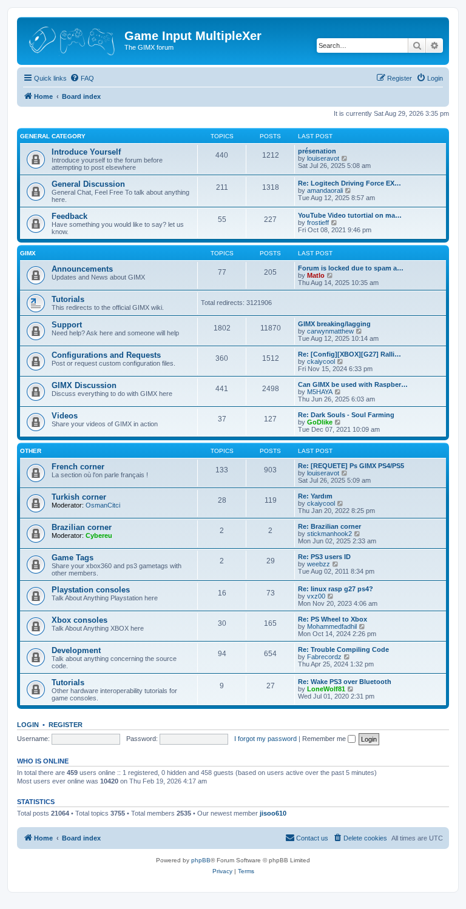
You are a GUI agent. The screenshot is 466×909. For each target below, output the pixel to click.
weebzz (318, 564)
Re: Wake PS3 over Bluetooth (344, 681)
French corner (78, 466)
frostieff (318, 222)
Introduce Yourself (86, 151)
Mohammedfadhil (332, 626)
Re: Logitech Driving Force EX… (349, 183)
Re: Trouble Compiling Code (343, 649)
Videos (65, 415)
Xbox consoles (79, 620)
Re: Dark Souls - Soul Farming (346, 414)
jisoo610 (273, 813)
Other (30, 451)
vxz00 (316, 596)
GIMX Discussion (84, 385)
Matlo (316, 275)
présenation (317, 151)
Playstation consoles (91, 589)
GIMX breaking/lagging (334, 323)
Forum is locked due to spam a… (351, 268)
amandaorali (325, 190)
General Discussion (88, 184)
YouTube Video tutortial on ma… (350, 215)
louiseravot (323, 158)
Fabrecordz (324, 656)
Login (28, 724)
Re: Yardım (315, 496)
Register (66, 724)
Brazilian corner (82, 527)
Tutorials (68, 299)
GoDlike (320, 422)
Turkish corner (79, 496)
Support (67, 324)
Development (76, 650)
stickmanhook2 (329, 533)
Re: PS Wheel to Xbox (332, 619)
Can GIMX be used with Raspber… (353, 384)
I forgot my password (265, 738)
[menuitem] (82, 78)
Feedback (69, 216)
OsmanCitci (103, 505)
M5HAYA (320, 391)
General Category (53, 136)
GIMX (28, 253)
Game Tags (72, 557)
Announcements (82, 268)
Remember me (325, 738)
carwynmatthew (330, 331)
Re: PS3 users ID (324, 556)
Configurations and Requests (106, 355)
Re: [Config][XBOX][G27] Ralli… (349, 354)
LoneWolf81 (326, 689)
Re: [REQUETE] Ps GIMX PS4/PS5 (351, 465)
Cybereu (99, 535)
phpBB (201, 860)
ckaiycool (321, 361)
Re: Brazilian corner (329, 526)
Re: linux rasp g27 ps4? (335, 588)
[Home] (72, 39)
